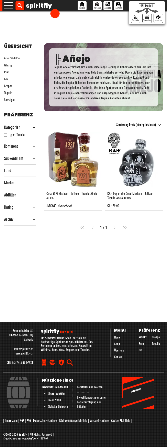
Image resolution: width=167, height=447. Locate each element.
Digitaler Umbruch (58, 407)
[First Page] (82, 228)
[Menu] (8, 5)
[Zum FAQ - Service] (118, 5)
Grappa (156, 337)
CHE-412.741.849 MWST (20, 363)
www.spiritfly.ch (24, 353)
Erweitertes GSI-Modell (55, 387)
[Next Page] (114, 228)
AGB (22, 421)
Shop (117, 344)
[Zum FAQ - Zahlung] (108, 5)
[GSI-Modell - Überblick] (147, 5)
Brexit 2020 (54, 400)
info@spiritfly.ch (23, 349)
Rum (141, 344)
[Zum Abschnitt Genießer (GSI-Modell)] (135, 18)
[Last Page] (124, 228)
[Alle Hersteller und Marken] (82, 5)
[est (66, 331)
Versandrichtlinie (99, 421)
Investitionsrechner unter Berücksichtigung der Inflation (91, 402)
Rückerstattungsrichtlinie (73, 421)
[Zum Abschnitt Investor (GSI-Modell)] (158, 18)
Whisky (143, 337)
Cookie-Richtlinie (120, 421)
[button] (55, 13)
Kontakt (118, 357)
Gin (140, 350)
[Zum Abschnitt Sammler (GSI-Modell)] (147, 18)
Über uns (119, 350)
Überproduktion (56, 394)
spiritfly (39, 5)
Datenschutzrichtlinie (45, 421)
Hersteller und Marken (90, 387)
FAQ (29, 421)
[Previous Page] (92, 228)
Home (117, 337)
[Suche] (20, 5)
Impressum (11, 421)
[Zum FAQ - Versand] (97, 5)
